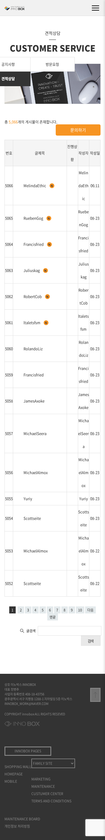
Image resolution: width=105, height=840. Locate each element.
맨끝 (53, 617)
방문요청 (52, 64)
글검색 (31, 630)
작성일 (95, 153)
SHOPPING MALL (17, 766)
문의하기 (78, 130)
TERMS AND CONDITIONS (51, 801)
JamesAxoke (34, 400)
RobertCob (33, 296)
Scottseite (32, 518)
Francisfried (34, 244)
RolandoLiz (33, 348)
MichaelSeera (35, 433)
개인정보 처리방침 (17, 826)
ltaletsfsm (32, 322)
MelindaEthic (35, 185)
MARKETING (40, 779)
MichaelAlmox (36, 472)
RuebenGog (34, 218)
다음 (90, 610)
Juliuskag (32, 270)
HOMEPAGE (13, 774)
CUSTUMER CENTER (47, 793)
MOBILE (10, 781)
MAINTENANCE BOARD (22, 818)
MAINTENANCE (43, 786)
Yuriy (28, 498)
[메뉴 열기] (95, 8)
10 (80, 610)
